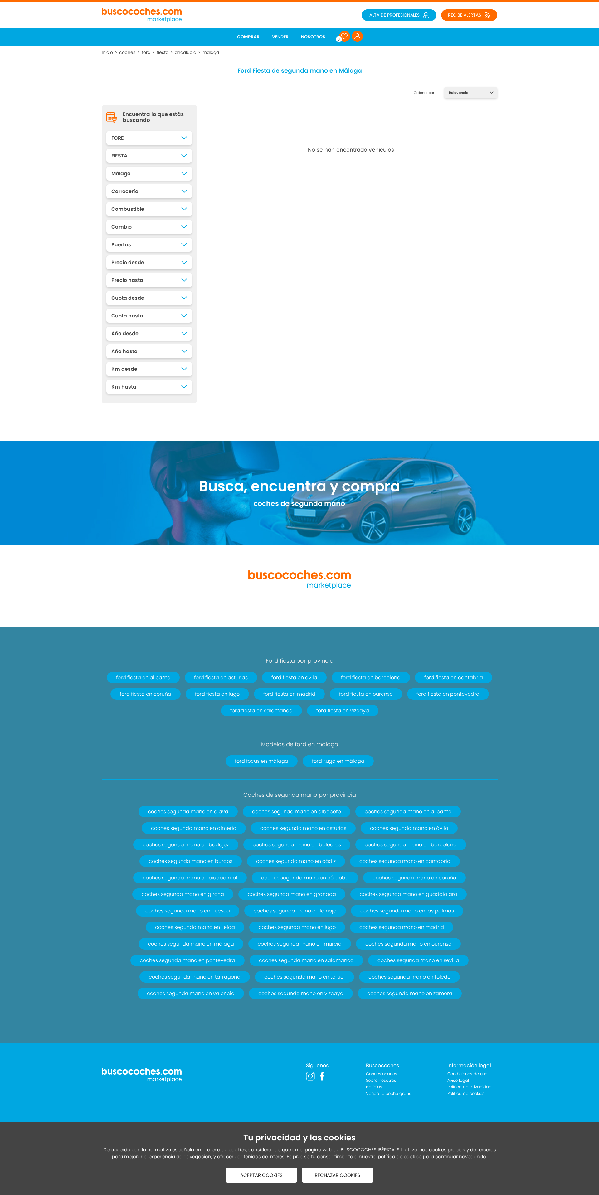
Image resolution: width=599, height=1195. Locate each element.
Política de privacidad (469, 1087)
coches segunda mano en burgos (190, 861)
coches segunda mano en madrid (401, 927)
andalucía (185, 52)
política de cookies (400, 1156)
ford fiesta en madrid (289, 694)
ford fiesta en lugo (217, 694)
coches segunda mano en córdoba (305, 877)
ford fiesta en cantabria (453, 677)
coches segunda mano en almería (193, 828)
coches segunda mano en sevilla (418, 960)
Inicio (107, 52)
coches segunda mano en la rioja (295, 910)
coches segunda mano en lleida (195, 927)
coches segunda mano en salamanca (306, 960)
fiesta (162, 52)
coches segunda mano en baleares (297, 844)
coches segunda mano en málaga (191, 943)
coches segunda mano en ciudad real (190, 877)
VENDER (280, 37)
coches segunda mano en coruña (414, 877)
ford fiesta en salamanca (261, 710)
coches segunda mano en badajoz (186, 844)
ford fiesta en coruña (145, 694)
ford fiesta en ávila (294, 677)
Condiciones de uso (467, 1074)
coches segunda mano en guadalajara (408, 894)
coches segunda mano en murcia (300, 943)
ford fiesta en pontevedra (448, 694)
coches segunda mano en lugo (297, 927)
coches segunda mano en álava (188, 811)
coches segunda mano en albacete (296, 811)
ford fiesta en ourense (366, 694)
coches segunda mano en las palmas (407, 910)
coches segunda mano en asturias (303, 828)
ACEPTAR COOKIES (261, 1175)
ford (146, 52)
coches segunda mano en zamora (409, 993)
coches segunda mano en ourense (408, 943)
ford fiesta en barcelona (371, 677)
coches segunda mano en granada (292, 894)
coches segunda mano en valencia (191, 993)
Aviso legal (458, 1080)
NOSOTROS (313, 37)
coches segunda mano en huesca (187, 910)
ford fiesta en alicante (143, 677)
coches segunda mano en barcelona (411, 844)
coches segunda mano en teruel (304, 976)
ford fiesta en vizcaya (342, 710)
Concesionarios (381, 1074)
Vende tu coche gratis (388, 1093)
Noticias (374, 1087)
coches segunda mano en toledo (409, 976)
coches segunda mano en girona (183, 894)
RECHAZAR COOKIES (337, 1175)
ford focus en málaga (261, 761)
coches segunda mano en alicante (408, 811)
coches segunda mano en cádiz (296, 861)
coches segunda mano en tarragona (195, 976)
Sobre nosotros (381, 1080)
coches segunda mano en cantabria (404, 861)
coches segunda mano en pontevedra (187, 960)
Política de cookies (466, 1093)
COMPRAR (248, 37)
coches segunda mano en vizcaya (300, 993)
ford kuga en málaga (338, 761)
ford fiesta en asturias (221, 677)
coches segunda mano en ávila (409, 828)
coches (127, 52)
